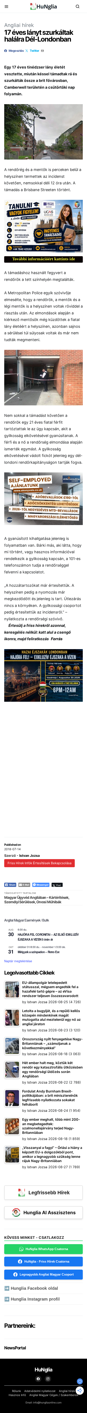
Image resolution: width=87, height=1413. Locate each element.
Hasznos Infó (17, 1395)
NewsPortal (15, 1347)
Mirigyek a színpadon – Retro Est (38, 952)
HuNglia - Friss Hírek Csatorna (46, 1261)
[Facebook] (38, 1379)
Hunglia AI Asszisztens (49, 1212)
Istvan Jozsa (29, 855)
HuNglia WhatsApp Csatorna (47, 1249)
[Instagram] (48, 1379)
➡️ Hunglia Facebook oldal (31, 1288)
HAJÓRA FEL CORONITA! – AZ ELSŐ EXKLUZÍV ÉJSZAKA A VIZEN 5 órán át (48, 936)
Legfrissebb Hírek (49, 1192)
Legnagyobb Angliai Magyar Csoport (47, 1274)
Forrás (57, 639)
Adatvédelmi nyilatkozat (40, 1391)
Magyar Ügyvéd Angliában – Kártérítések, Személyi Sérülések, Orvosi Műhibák (36, 899)
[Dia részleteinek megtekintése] (43, 226)
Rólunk (16, 1391)
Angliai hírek (19, 25)
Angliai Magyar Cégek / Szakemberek (53, 1395)
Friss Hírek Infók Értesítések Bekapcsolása (39, 863)
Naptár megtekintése (18, 961)
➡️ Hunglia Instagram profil (32, 1299)
